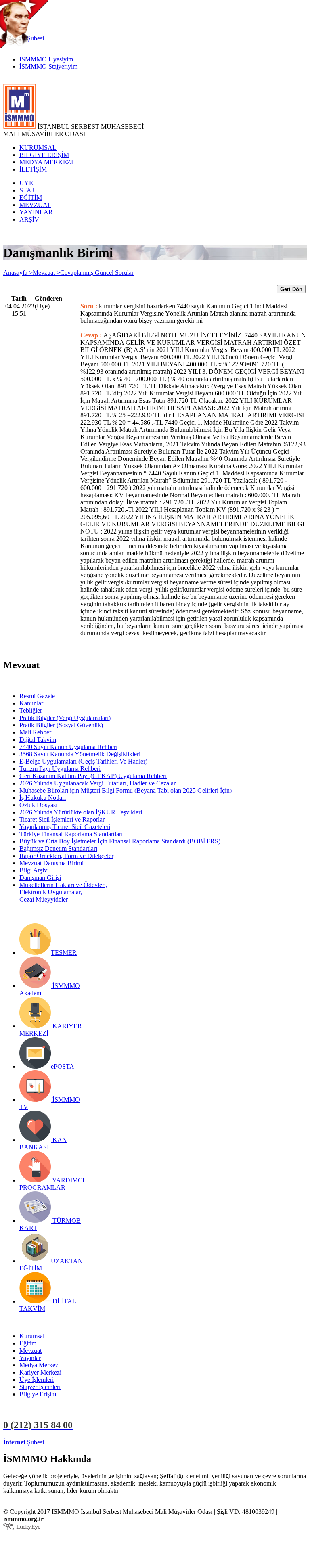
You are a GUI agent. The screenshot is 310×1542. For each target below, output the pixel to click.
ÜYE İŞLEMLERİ (70, 1442)
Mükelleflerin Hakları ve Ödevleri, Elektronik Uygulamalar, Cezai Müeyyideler (63, 892)
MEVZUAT (35, 204)
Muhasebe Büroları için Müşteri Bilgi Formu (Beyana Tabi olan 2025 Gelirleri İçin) (125, 790)
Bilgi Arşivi (34, 870)
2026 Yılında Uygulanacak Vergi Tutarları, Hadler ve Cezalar (97, 783)
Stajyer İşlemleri (40, 1386)
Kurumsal (31, 1336)
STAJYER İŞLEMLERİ (128, 1442)
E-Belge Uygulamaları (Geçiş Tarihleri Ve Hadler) (83, 761)
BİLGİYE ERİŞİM (44, 154)
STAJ (26, 190)
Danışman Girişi (40, 877)
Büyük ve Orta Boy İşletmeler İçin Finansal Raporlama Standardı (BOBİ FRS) (119, 841)
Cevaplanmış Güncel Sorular (97, 272)
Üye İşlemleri (36, 1379)
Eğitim (27, 1343)
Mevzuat (30, 1350)
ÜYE (26, 183)
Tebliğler (30, 710)
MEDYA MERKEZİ (46, 162)
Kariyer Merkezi (40, 1372)
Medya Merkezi (39, 1365)
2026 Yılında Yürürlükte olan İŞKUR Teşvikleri (80, 812)
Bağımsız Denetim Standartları (58, 848)
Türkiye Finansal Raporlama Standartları (71, 834)
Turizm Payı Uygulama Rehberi (60, 768)
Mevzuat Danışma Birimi (51, 863)
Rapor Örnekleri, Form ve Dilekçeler (66, 855)
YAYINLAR (36, 212)
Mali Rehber (35, 732)
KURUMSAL (38, 147)
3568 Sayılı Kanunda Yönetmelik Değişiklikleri (79, 754)
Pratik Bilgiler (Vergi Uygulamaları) (65, 717)
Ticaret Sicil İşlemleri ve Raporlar (62, 819)
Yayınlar (30, 1357)
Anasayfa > (18, 272)
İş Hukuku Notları (42, 797)
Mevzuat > (46, 272)
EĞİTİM (30, 197)
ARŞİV (29, 219)
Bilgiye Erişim (37, 1394)
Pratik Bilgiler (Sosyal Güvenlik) (61, 725)
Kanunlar (31, 703)
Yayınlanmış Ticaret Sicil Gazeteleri (64, 826)
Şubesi (23, 1442)
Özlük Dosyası (38, 804)
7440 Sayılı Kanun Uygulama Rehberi (68, 746)
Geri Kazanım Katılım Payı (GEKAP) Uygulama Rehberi (93, 775)
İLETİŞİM (33, 169)
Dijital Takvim (37, 739)
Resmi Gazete (37, 696)
